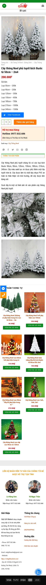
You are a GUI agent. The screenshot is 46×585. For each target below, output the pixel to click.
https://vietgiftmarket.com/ (10, 559)
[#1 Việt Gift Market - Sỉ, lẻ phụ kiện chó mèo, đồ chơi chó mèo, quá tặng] (23, 6)
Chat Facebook (14, 115)
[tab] (23, 156)
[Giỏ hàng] (43, 5)
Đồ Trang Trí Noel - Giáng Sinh (21, 62)
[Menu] (4, 6)
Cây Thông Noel (13, 143)
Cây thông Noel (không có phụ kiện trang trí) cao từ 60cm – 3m (11, 317)
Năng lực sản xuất (30, 523)
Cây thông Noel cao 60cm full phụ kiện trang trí (11, 359)
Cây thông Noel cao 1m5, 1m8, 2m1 (34, 401)
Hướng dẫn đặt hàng (30, 540)
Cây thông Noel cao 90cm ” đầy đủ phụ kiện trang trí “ (11, 402)
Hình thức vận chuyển (31, 546)
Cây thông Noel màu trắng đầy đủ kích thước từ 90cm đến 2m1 (34, 360)
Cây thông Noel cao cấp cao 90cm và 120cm (11, 443)
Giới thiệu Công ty (30, 517)
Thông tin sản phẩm (11, 156)
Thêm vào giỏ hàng (25, 122)
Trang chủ (4, 62)
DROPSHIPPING (29, 530)
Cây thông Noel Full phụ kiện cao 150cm (34, 316)
